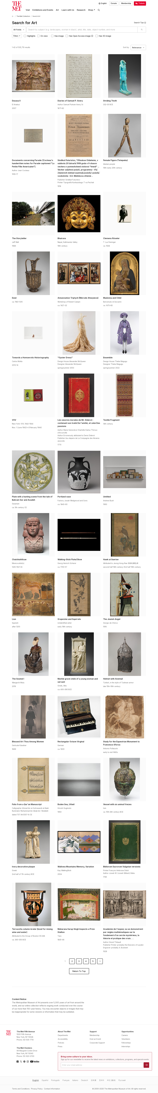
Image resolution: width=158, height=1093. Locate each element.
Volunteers (126, 1039)
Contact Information (52, 1089)
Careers (125, 1035)
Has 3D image (105, 36)
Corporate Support (97, 1043)
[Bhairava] (79, 213)
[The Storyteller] (33, 213)
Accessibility (63, 1039)
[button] (92, 36)
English (35, 1080)
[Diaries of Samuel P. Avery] (79, 76)
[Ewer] (33, 273)
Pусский (122, 1080)
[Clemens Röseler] (124, 213)
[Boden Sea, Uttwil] (79, 779)
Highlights (31, 36)
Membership (126, 3)
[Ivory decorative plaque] (33, 842)
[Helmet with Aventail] (124, 654)
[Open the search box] (98, 10)
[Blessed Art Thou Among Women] (33, 717)
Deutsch (84, 1080)
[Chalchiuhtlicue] (33, 535)
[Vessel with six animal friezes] (124, 779)
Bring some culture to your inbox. (77, 1056)
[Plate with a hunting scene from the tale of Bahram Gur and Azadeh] (33, 472)
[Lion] (33, 594)
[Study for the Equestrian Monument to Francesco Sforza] (124, 717)
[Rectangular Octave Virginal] (79, 717)
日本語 (93, 1080)
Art (57, 10)
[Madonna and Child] (124, 273)
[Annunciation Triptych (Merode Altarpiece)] (79, 273)
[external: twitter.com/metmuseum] (21, 1062)
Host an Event (95, 1039)
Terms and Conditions (21, 1089)
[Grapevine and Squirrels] (79, 594)
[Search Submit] (142, 29)
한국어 (101, 1080)
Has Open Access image (80, 36)
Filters (15, 36)
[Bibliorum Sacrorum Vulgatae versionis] (124, 842)
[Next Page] (100, 961)
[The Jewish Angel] (124, 594)
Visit (28, 10)
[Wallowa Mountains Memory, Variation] (79, 842)
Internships (126, 1046)
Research (81, 10)
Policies (61, 1043)
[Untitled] (124, 472)
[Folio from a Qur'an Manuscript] (33, 779)
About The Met (64, 1032)
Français (66, 1080)
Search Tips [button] (139, 23)
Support (93, 1032)
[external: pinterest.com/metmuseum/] (24, 1062)
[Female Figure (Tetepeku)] (124, 135)
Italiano (75, 1080)
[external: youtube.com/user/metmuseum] (34, 1062)
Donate (114, 3)
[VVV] (33, 395)
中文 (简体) (111, 1080)
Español (45, 1080)
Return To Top (79, 971)
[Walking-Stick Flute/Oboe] (79, 535)
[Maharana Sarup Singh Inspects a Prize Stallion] (79, 904)
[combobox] (82, 29)
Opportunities (128, 1032)
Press (60, 1046)
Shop (90, 10)
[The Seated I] (33, 654)
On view (44, 36)
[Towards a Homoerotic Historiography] (33, 333)
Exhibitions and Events (42, 10)
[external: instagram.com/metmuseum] (28, 1062)
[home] (13, 16)
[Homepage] (16, 6)
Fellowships (126, 1043)
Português (55, 1080)
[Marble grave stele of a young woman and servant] (79, 654)
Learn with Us (68, 10)
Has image (59, 36)
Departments (63, 1035)
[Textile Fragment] (124, 395)
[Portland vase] (79, 472)
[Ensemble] (124, 333)
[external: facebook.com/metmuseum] (18, 1062)
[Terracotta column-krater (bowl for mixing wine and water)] (33, 904)
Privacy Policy (37, 1089)
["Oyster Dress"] (79, 333)
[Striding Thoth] (124, 76)
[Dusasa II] (33, 76)
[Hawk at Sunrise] (124, 535)
